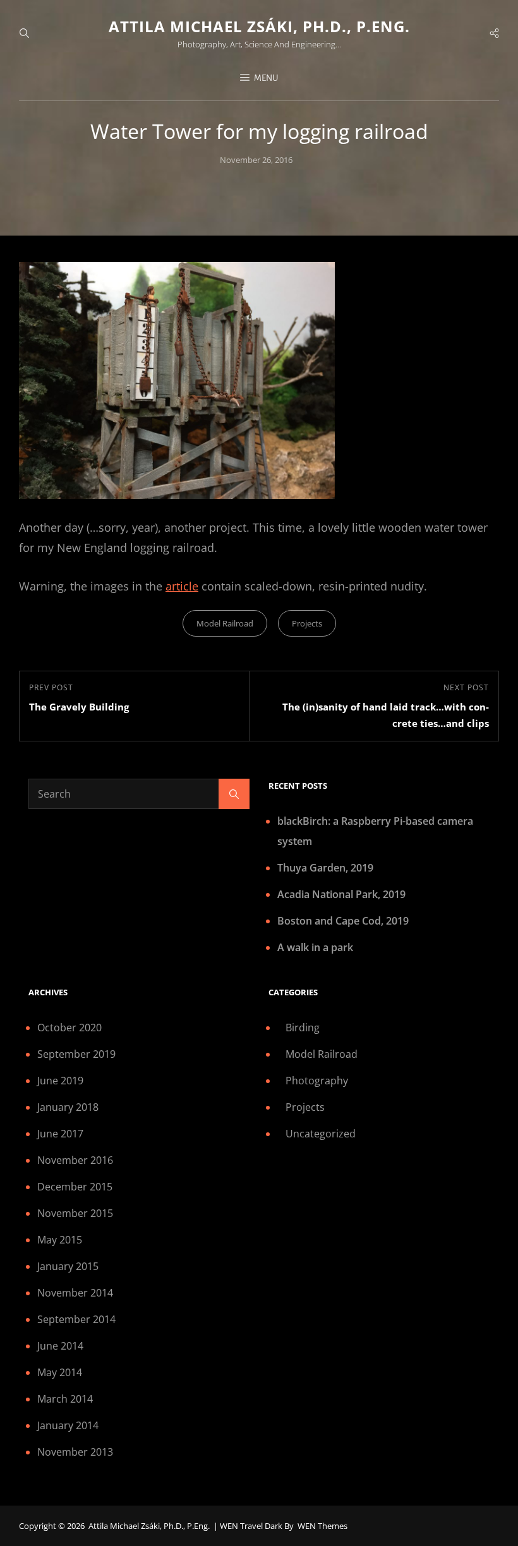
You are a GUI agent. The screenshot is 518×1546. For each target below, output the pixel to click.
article (182, 586)
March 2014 (65, 1399)
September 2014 (76, 1319)
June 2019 (60, 1081)
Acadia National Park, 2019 (341, 894)
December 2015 (74, 1187)
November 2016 (75, 1160)
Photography (317, 1081)
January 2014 (68, 1425)
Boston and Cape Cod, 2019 (343, 921)
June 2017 (60, 1134)
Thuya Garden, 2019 (325, 868)
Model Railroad (224, 623)
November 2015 (75, 1213)
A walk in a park (315, 947)
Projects (307, 623)
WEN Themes (322, 1525)
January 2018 (68, 1107)
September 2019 (76, 1054)
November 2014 (75, 1293)
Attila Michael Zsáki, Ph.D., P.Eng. (259, 26)
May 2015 (59, 1240)
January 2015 (68, 1266)
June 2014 (60, 1346)
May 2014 (59, 1372)
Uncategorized (321, 1134)
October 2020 (69, 1027)
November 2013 (75, 1452)
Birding (303, 1027)
